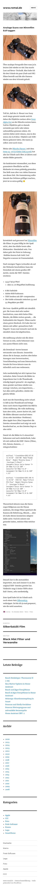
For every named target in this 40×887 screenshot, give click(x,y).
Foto (31, 612)
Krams (8, 827)
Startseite (7, 843)
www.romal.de (12, 7)
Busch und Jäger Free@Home (17, 690)
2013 (7, 775)
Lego (7, 830)
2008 (7, 789)
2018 (7, 760)
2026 (7, 739)
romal (8, 612)
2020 (7, 754)
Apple (7, 815)
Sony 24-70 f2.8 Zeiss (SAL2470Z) (17, 152)
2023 (7, 748)
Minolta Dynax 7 (19, 149)
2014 (7, 772)
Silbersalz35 (22, 600)
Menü (33, 8)
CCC (6, 818)
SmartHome (10, 833)
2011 (7, 781)
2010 (7, 783)
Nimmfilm (32, 240)
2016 (7, 766)
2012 (7, 778)
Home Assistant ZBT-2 (15, 713)
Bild (26, 612)
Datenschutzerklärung (22, 881)
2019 (7, 757)
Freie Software (11, 824)
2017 (7, 763)
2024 (7, 745)
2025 (7, 742)
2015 (7, 769)
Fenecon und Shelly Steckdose (18, 704)
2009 (7, 786)
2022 (7, 751)
